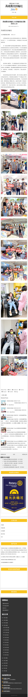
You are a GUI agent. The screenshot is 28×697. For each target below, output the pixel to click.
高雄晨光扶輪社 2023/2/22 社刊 (14, 408)
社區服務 (3, 531)
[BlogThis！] (3, 395)
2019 (4, 665)
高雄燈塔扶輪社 (6, 687)
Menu (13, 17)
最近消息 (3, 533)
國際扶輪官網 (5, 603)
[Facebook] (12, 12)
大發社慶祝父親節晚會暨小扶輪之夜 (11, 467)
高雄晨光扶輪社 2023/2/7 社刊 (13, 401)
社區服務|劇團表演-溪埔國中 (7, 562)
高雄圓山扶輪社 (6, 678)
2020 (4, 663)
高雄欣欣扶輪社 (6, 685)
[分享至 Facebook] (6, 395)
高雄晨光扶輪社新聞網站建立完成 (8, 559)
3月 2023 (5, 650)
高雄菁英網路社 (6, 691)
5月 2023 (5, 645)
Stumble (11, 391)
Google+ (4, 391)
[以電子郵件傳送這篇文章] (2, 395)
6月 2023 (5, 642)
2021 (4, 660)
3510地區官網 (6, 605)
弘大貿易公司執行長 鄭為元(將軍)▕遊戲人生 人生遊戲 (13, 556)
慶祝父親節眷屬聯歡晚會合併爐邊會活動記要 (12, 683)
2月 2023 (5, 652)
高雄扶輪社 (5, 682)
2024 (4, 622)
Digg (16, 391)
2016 (4, 670)
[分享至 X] (4, 395)
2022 (4, 658)
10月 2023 (5, 632)
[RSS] (14, 12)
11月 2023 (5, 630)
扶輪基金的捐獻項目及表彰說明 (10, 459)
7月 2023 (5, 640)
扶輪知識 (3, 528)
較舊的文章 (24, 454)
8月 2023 (5, 637)
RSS (10, 389)
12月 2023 (5, 627)
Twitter (22, 389)
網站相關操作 (5, 610)
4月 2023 (5, 647)
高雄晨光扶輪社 (14, 6)
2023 (4, 625)
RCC (2, 536)
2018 (4, 668)
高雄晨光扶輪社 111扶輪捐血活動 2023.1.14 (14, 22)
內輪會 (2, 525)
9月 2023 (5, 635)
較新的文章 (3, 454)
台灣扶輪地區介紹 (7, 465)
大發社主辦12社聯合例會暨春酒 (10, 461)
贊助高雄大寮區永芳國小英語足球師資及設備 (12, 688)
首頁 (14, 454)
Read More (11, 404)
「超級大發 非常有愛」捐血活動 (10, 463)
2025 (4, 620)
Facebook (15, 389)
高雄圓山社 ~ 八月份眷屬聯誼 (9, 679)
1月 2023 (5, 654)
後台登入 (5, 608)
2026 (4, 617)
